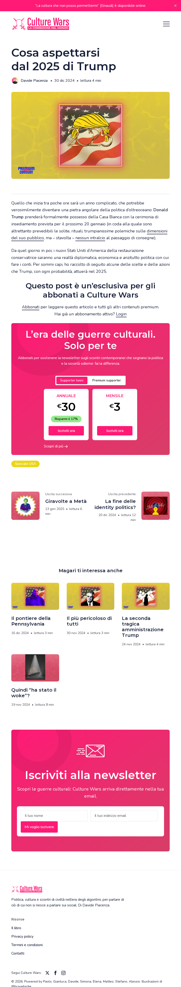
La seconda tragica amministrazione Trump (143, 626)
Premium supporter (106, 380)
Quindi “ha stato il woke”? (33, 692)
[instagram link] (63, 973)
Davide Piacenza (34, 80)
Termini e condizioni (27, 945)
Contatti (17, 953)
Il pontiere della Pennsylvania (31, 621)
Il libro (16, 928)
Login (121, 314)
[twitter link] (47, 973)
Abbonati (30, 307)
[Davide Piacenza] (15, 80)
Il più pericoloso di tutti (89, 621)
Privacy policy (22, 936)
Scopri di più (54, 446)
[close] (175, 5)
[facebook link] (55, 973)
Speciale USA (25, 464)
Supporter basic (72, 380)
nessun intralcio (90, 238)
